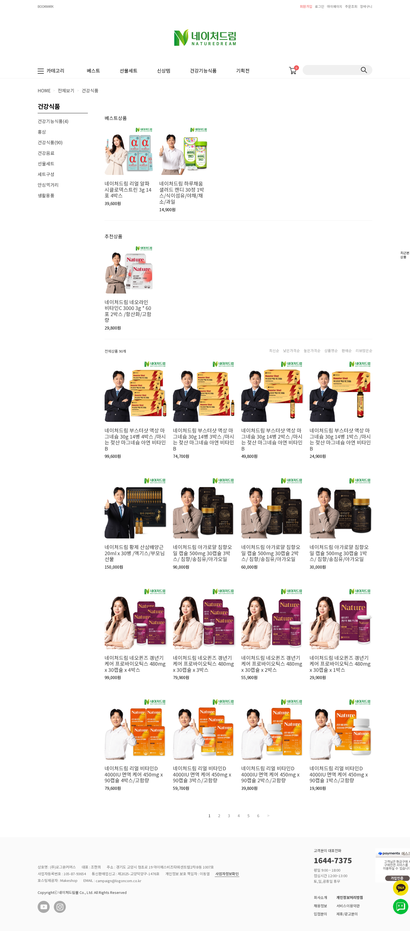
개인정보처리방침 (349, 897)
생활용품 (46, 195)
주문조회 (351, 6)
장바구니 (366, 6)
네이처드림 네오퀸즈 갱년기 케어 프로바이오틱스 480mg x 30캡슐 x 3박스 (203, 664)
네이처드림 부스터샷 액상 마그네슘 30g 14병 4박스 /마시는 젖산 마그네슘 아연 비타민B (135, 439)
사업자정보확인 (227, 874)
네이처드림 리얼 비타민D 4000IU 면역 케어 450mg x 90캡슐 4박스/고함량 (134, 774)
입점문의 (320, 913)
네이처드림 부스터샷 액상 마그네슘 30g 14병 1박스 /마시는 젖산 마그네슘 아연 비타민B (340, 439)
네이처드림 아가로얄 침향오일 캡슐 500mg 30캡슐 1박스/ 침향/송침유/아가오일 (339, 553)
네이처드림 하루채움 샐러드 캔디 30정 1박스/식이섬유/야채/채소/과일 (181, 193)
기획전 (243, 70)
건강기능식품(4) (53, 121)
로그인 (319, 6)
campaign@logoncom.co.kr (118, 880)
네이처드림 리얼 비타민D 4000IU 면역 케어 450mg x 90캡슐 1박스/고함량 (339, 774)
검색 (364, 70)
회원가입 (306, 6)
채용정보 (320, 905)
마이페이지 (334, 6)
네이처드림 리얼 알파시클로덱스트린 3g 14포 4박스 (128, 190)
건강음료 (46, 153)
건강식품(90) (50, 142)
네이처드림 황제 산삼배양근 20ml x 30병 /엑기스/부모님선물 (135, 553)
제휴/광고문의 (347, 913)
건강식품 (90, 90)
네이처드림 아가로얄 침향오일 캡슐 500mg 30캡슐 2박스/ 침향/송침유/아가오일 (270, 553)
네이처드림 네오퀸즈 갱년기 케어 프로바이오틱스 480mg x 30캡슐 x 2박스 (271, 664)
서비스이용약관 (348, 905)
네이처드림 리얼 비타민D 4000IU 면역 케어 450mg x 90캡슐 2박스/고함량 (270, 774)
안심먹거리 (48, 184)
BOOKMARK (45, 6)
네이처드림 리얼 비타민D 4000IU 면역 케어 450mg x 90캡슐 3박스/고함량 (202, 774)
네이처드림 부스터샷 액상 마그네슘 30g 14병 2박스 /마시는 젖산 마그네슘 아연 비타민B (272, 439)
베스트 (93, 70)
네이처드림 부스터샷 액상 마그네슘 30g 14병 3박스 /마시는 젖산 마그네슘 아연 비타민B (203, 439)
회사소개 (320, 897)
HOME (44, 90)
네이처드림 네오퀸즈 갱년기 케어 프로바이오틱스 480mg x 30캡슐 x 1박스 (340, 664)
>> (268, 816)
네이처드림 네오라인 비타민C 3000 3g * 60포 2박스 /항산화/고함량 (128, 311)
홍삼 (42, 131)
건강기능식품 (203, 70)
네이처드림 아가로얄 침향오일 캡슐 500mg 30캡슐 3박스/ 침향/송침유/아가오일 (202, 553)
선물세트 (129, 70)
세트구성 (46, 174)
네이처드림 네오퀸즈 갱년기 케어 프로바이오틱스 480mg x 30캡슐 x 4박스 (135, 664)
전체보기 (66, 90)
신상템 (163, 70)
